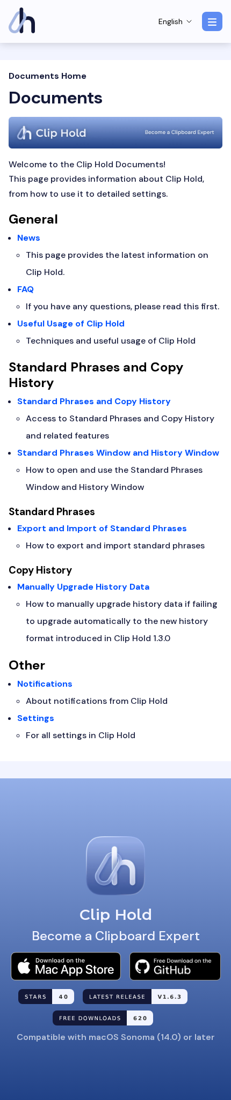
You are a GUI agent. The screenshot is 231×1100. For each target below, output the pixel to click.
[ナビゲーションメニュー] (212, 21)
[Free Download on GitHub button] (175, 966)
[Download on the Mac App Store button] (66, 966)
